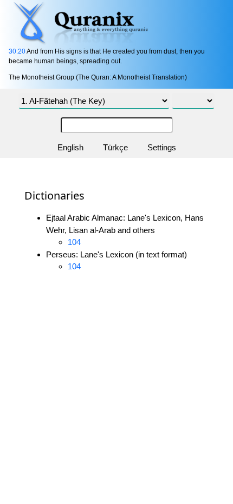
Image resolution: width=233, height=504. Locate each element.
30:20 (17, 51)
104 (74, 242)
